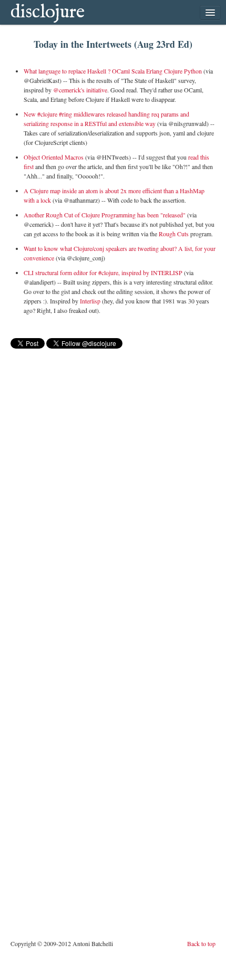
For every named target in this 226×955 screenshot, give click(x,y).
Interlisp (90, 301)
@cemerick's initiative (80, 90)
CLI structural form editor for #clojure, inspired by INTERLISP (103, 272)
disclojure (48, 12)
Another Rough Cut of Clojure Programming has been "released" (105, 215)
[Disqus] (113, 482)
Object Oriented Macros (54, 157)
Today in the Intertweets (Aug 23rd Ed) (113, 44)
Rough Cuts (174, 233)
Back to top (201, 943)
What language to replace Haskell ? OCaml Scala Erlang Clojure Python (113, 71)
